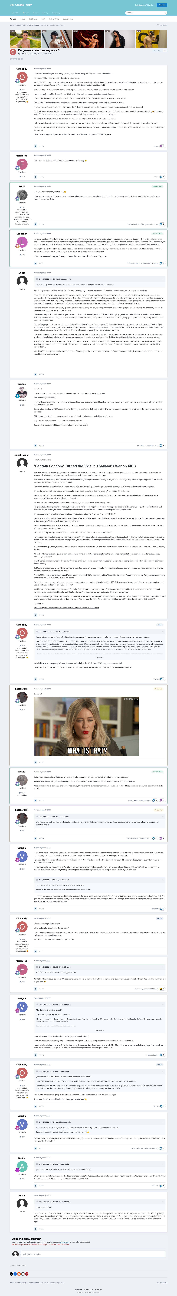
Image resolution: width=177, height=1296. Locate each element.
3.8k (23, 710)
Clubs (22, 19)
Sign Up (162, 5)
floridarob (21, 155)
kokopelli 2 (145, 263)
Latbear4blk (21, 688)
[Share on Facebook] (15, 1274)
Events (35, 13)
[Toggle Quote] (37, 279)
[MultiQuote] (35, 146)
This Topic (155, 13)
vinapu (156, 146)
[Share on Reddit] (19, 1274)
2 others (155, 224)
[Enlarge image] (86, 726)
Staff (43, 19)
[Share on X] (11, 1274)
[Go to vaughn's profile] (22, 856)
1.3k (23, 207)
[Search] (164, 13)
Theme (78, 1289)
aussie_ (137, 263)
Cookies (98, 1289)
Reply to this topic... (33, 1254)
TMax (22, 186)
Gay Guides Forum (21, 4)
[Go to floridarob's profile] (22, 164)
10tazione (131, 263)
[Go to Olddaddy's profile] (13, 52)
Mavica (130, 224)
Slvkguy (62, 631)
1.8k (23, 255)
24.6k (23, 793)
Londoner (22, 233)
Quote (41, 146)
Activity (45, 13)
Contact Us (88, 1289)
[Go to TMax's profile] (22, 195)
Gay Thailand (49, 53)
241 (22, 405)
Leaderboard (68, 19)
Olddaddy (24, 53)
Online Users (54, 19)
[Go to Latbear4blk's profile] (22, 697)
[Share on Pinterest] (26, 1274)
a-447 (135, 800)
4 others (155, 263)
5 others (148, 800)
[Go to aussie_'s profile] (22, 1166)
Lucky (135, 224)
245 (23, 1179)
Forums (13, 19)
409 (23, 869)
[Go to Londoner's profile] (22, 242)
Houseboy (56, 13)
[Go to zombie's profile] (22, 392)
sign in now (64, 1242)
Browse (26, 13)
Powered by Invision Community (88, 1292)
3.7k (23, 90)
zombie (22, 384)
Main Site (15, 13)
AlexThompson (143, 224)
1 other (148, 838)
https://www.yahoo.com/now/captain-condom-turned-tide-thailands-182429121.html (66, 608)
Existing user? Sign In (144, 5)
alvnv (130, 800)
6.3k (23, 177)
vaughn (22, 848)
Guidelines (33, 19)
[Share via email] (23, 1274)
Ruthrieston (141, 445)
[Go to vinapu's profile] (22, 780)
